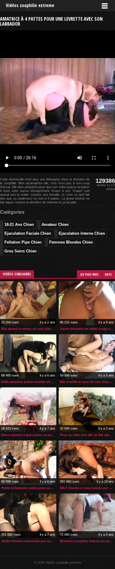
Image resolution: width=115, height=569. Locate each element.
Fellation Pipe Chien (23, 242)
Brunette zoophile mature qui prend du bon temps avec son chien (87, 541)
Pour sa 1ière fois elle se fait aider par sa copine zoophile (87, 435)
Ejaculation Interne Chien (82, 233)
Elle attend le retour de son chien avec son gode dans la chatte (28, 328)
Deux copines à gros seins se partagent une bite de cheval (28, 435)
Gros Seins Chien (20, 251)
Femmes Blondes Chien (71, 242)
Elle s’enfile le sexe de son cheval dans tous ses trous (87, 382)
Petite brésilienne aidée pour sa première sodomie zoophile (28, 488)
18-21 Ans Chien (19, 224)
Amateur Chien (55, 224)
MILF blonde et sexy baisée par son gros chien (87, 488)
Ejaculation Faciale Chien (27, 233)
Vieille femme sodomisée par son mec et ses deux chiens (28, 541)
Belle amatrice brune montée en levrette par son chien (28, 382)
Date (108, 274)
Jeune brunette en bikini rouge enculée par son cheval (87, 328)
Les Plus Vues (89, 274)
